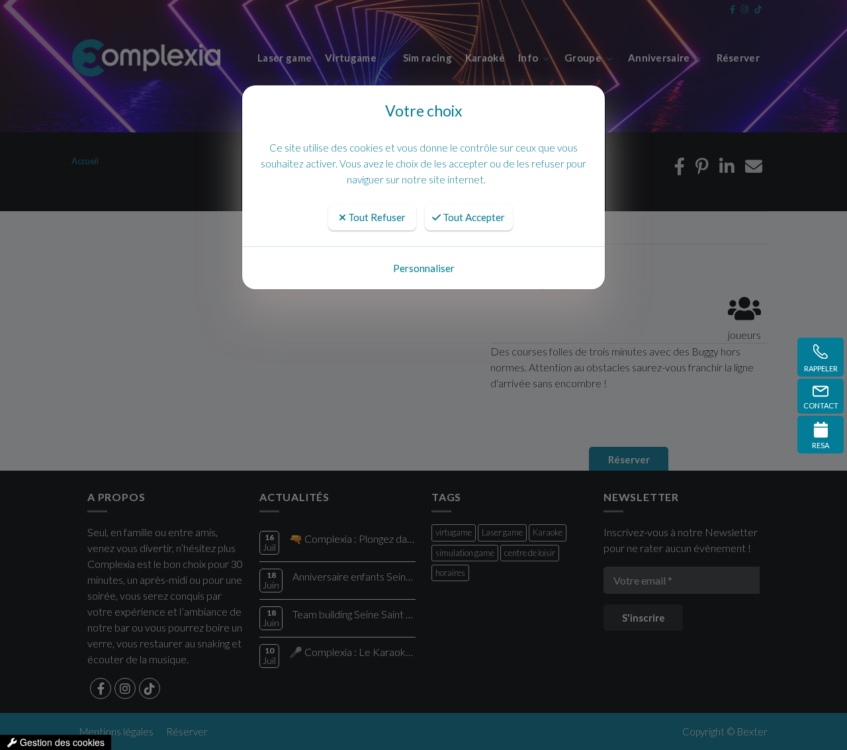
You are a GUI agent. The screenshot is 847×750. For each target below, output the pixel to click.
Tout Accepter (473, 217)
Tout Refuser (376, 217)
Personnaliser (424, 268)
